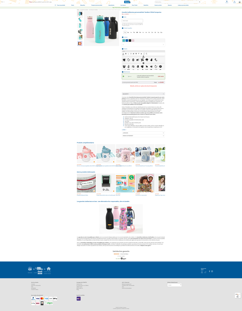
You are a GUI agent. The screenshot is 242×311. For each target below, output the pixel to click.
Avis (123, 287)
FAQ (32, 287)
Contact (33, 284)
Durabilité (33, 288)
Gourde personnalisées (93, 9)
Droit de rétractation (127, 288)
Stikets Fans (79, 287)
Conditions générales (117, 308)
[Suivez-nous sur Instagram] (212, 271)
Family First (79, 284)
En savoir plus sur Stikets (82, 285)
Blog (78, 289)
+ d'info (123, 129)
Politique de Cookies (125, 308)
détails (50, 1)
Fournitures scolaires (84, 9)
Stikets (78, 9)
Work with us (80, 288)
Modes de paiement (126, 284)
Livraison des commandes (128, 285)
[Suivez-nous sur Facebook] (209, 271)
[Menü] (240, 293)
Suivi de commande (36, 285)
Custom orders (34, 289)
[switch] (238, 297)
